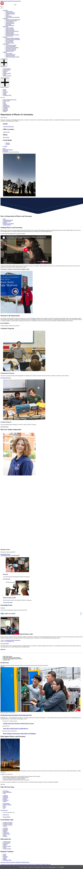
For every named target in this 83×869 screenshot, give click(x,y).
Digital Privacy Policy (5, 864)
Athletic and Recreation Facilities (12, 56)
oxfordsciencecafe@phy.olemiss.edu (12, 640)
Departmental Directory (8, 149)
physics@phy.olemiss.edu (8, 126)
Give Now (3, 784)
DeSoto (4, 89)
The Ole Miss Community (11, 45)
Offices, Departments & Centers (9, 99)
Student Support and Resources (12, 31)
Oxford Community (7, 75)
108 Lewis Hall (6, 132)
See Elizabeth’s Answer (5, 554)
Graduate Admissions (10, 23)
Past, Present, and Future (11, 48)
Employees (5, 71)
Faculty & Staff (6, 100)
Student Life (5, 26)
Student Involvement (10, 30)
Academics (5, 10)
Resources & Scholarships (8, 223)
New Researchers (9, 41)
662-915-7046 (6, 137)
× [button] (81, 866)
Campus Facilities (9, 35)
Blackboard (5, 110)
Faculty (7, 14)
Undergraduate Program (8, 220)
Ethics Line (48, 864)
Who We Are (5, 44)
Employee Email (6, 106)
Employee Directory (7, 804)
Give (15, 4)
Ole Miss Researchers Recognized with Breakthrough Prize (16, 715)
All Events (3, 607)
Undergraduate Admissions (11, 20)
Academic (5, 146)
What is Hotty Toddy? (10, 55)
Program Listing (9, 11)
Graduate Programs (7, 221)
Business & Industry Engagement (12, 38)
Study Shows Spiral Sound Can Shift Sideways (15, 728)
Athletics (5, 52)
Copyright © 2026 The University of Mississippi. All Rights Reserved (15, 862)
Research (5, 37)
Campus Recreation (10, 32)
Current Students (6, 69)
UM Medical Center (7, 95)
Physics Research (6, 579)
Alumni (4, 72)
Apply (4, 793)
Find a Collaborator (10, 40)
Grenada (5, 93)
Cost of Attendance (10, 21)
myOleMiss (5, 107)
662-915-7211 (6, 814)
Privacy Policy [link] (52, 867)
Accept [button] (62, 867)
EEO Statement (37, 864)
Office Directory (6, 803)
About (4, 218)
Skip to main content (16, 1)
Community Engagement (11, 49)
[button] (1, 8)
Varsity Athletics (9, 53)
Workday (5, 111)
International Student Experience (12, 34)
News (4, 102)
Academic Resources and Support (13, 17)
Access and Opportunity (11, 46)
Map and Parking (6, 816)
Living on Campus (9, 27)
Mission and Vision (10, 51)
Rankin (4, 94)
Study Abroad (8, 16)
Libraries (5, 104)
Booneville (5, 91)
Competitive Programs (10, 13)
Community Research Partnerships (13, 39)
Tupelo (4, 90)
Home (4, 148)
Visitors (4, 74)
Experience (5, 109)
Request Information (10, 25)
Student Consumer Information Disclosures (18, 864)
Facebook (9, 641)
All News (2, 666)
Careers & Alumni (7, 224)
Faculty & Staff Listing (8, 602)
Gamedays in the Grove (10, 54)
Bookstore (5, 836)
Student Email (6, 105)
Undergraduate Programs (6, 377)
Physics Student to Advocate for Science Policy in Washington (19, 733)
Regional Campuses (10, 33)
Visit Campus (8, 24)
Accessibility (43, 864)
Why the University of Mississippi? (13, 19)
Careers (4, 835)
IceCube (33, 318)
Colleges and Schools (10, 12)
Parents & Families (7, 73)
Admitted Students (7, 68)
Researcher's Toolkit (10, 42)
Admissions (5, 18)
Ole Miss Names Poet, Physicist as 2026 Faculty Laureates (18, 723)
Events (4, 103)
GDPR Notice (31, 864)
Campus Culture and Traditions (12, 47)
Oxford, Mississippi (10, 28)
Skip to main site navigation (6, 1)
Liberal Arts (5, 150)
